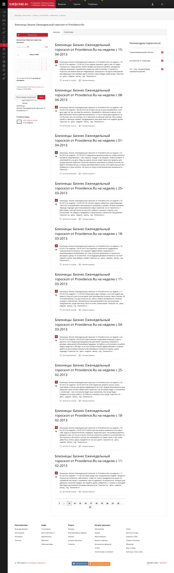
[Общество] (4, 53)
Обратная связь (47, 544)
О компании (46, 529)
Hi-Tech (97, 548)
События (71, 544)
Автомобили (99, 529)
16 (86, 503)
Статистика (23, 117)
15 (80, 503)
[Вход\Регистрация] (152, 4)
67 (90, 507)
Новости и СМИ (132, 537)
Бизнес (63, 15)
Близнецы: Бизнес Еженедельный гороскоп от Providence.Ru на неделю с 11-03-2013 (89, 279)
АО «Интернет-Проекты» (35, 563)
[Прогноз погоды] (4, 57)
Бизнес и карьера (101, 540)
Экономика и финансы (103, 544)
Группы (77, 4)
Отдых (35, 15)
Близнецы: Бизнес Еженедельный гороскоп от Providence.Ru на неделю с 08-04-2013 (89, 95)
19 (102, 503)
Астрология (44, 15)
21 (113, 503)
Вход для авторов (21, 529)
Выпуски (62, 4)
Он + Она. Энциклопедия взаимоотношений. (140, 70)
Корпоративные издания (77, 533)
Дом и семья (130, 548)
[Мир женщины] (4, 32)
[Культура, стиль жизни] (4, 45)
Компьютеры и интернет (104, 552)
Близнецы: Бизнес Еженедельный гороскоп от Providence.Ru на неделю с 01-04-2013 (89, 140)
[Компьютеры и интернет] (4, 41)
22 (118, 503)
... (64, 503)
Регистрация (19, 533)
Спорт (128, 529)
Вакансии (44, 540)
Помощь (18, 540)
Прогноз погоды (132, 533)
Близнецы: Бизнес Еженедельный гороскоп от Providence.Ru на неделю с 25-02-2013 (89, 370)
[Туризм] (4, 70)
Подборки (92, 4)
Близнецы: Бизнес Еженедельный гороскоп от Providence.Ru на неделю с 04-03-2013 (89, 324)
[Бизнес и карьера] (4, 24)
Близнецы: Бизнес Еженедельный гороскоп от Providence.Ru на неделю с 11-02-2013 (89, 461)
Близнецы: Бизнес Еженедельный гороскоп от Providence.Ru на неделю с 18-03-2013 (89, 234)
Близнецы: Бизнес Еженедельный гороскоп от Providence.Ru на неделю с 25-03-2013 (89, 188)
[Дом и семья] (4, 28)
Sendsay (71, 537)
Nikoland (163, 563)
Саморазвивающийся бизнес (142, 52)
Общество (130, 544)
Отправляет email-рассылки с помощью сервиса (42, 4)
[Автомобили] (4, 20)
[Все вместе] (4, 12)
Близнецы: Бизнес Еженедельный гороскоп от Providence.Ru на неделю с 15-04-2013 (89, 49)
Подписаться (32, 35)
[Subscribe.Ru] (19, 4)
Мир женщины (100, 537)
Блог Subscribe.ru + (48, 533)
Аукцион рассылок (75, 540)
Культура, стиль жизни (23, 15)
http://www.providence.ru (36, 87)
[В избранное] (56, 66)
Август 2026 (34, 55)
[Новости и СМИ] (4, 49)
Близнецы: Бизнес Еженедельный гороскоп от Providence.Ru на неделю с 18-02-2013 (89, 415)
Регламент (19, 537)
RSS (46, 47)
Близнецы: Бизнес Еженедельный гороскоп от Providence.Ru (49, 24)
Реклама (71, 529)
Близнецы (54, 15)
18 (96, 503)
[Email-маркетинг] (4, 78)
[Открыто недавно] (4, 16)
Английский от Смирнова (140, 61)
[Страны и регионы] (4, 66)
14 (75, 503)
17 (91, 503)
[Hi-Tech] (4, 37)
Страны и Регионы (133, 540)
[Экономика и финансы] (4, 74)
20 (107, 503)
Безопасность (46, 537)
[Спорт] (4, 61)
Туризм (97, 533)
